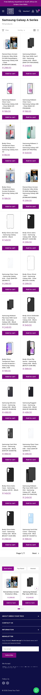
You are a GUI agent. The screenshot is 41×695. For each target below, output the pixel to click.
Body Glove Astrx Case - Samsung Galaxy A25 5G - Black (10, 488)
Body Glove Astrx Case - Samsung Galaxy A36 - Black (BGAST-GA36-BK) (29, 236)
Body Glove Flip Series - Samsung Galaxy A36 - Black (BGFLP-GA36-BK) (29, 362)
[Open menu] (3, 11)
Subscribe (9, 655)
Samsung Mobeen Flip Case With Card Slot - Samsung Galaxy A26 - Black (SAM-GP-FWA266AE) (30, 58)
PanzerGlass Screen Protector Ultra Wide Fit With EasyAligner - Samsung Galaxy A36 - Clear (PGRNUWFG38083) (10, 59)
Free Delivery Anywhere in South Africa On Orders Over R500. (20, 3)
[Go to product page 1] (19, 608)
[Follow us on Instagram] (7, 683)
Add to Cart (11, 603)
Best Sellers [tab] (8, 568)
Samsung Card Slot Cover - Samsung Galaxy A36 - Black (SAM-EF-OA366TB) (9, 447)
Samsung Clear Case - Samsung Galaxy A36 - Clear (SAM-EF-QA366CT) (30, 447)
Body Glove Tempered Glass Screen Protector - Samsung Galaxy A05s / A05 (9, 363)
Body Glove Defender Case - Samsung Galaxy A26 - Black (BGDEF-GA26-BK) (31, 319)
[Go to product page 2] (21, 608)
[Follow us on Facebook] (3, 683)
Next (34, 553)
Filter (7, 30)
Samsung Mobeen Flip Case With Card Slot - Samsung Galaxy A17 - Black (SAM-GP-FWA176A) (30, 490)
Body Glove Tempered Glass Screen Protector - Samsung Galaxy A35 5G (10, 191)
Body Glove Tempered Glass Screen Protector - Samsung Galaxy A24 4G (10, 148)
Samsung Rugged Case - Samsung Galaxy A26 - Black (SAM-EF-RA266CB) (30, 406)
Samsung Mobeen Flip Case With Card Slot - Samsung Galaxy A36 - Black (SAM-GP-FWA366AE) (10, 320)
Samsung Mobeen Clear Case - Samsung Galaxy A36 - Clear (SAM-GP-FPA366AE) (30, 104)
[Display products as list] (38, 30)
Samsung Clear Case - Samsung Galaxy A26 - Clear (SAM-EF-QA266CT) (10, 277)
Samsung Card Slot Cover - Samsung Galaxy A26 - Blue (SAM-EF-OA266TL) (30, 533)
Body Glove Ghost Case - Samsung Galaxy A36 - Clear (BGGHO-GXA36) (29, 277)
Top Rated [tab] (20, 568)
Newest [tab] (33, 568)
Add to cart (10, 74)
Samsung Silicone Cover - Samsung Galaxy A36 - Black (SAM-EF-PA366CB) (9, 406)
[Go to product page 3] (22, 608)
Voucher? (26, 11)
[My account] (33, 11)
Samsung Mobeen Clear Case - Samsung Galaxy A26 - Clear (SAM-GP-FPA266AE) (10, 104)
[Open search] (20, 11)
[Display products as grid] (34, 30)
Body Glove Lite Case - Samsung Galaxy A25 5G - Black (10, 235)
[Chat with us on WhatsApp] (36, 690)
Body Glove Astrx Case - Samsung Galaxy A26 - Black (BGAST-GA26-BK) (9, 533)
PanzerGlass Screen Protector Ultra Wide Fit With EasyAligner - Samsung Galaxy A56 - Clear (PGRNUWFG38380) (31, 192)
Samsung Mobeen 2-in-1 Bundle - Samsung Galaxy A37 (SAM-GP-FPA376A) (30, 146)
